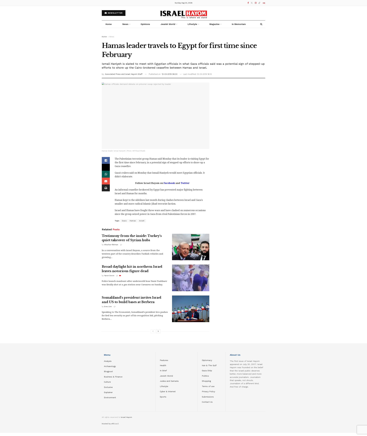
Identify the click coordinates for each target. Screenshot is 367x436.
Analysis (108, 361)
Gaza (124, 221)
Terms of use (208, 386)
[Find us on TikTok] (259, 3)
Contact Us (207, 402)
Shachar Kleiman (111, 245)
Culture (107, 382)
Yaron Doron (109, 276)
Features (164, 360)
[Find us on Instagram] (255, 3)
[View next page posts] (158, 331)
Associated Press (113, 74)
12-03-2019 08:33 (169, 74)
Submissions (208, 397)
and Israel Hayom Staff (131, 74)
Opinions (145, 24)
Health (163, 365)
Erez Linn (108, 307)
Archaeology (110, 366)
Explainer (108, 392)
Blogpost (108, 371)
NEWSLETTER (115, 13)
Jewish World (166, 376)
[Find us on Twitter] (252, 3)
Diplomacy (207, 360)
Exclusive (108, 387)
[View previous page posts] (153, 331)
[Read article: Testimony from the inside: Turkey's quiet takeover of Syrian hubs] (190, 247)
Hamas (133, 221)
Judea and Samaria (169, 381)
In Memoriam (239, 24)
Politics (205, 376)
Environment (110, 397)
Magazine (214, 24)
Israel (142, 221)
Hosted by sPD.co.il (110, 424)
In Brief (163, 370)
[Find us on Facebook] (248, 3)
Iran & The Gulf (209, 365)
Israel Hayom (126, 417)
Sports (163, 397)
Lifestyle (164, 386)
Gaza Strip (207, 370)
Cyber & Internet (168, 391)
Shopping (206, 381)
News (125, 24)
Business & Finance (113, 377)
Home (109, 24)
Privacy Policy (208, 391)
